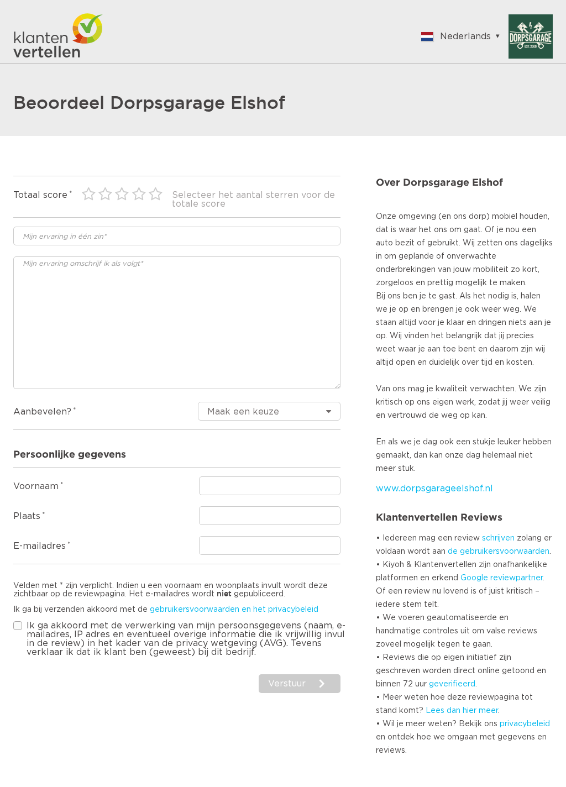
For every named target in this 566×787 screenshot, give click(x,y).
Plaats (26, 516)
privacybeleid (525, 724)
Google (474, 578)
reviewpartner (516, 578)
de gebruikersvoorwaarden (498, 551)
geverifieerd (452, 684)
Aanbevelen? (42, 411)
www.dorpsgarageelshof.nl (434, 488)
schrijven (498, 538)
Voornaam (36, 486)
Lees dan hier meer (462, 711)
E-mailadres (39, 546)
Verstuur (287, 683)
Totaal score (40, 195)
